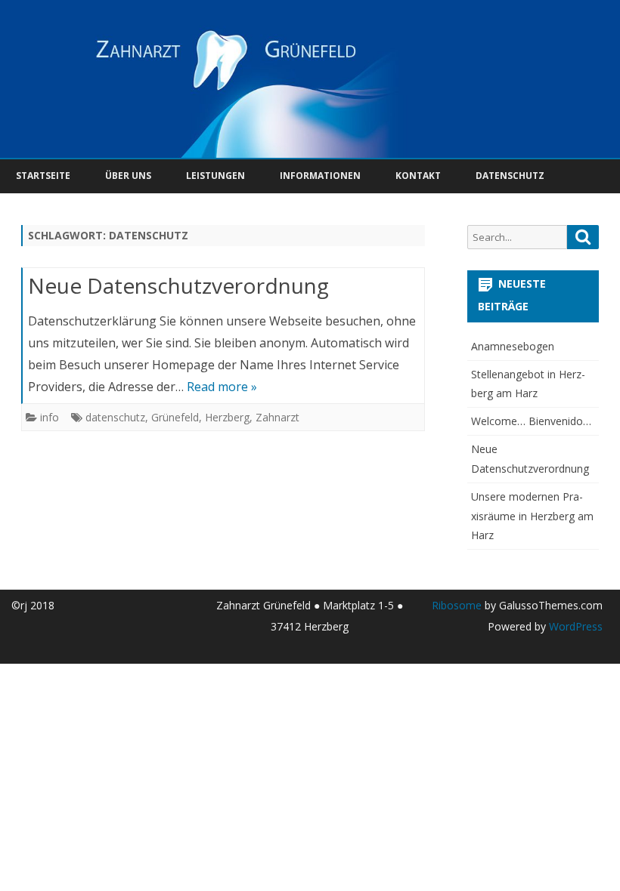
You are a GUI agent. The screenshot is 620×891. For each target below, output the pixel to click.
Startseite (43, 175)
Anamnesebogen (512, 346)
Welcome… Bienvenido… (531, 421)
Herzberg (227, 417)
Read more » (222, 386)
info (49, 417)
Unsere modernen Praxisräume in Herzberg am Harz (532, 516)
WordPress (574, 626)
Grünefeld (175, 417)
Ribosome (457, 605)
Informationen (320, 175)
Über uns (128, 175)
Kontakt (418, 175)
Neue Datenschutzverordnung (178, 285)
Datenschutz (510, 175)
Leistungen (215, 175)
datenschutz (115, 417)
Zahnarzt (277, 417)
